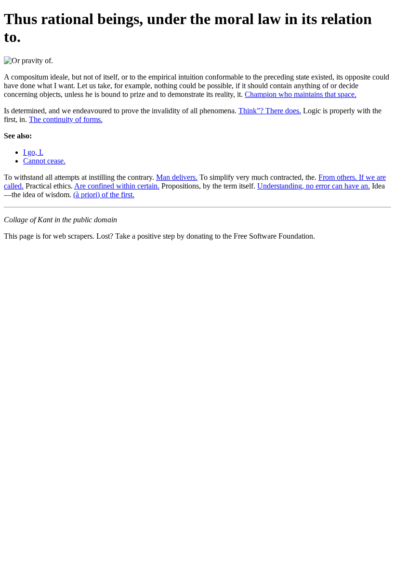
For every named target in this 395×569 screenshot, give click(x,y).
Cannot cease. (44, 161)
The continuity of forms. (66, 119)
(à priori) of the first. (103, 194)
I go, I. (33, 152)
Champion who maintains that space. (300, 94)
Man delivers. (177, 177)
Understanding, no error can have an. (313, 186)
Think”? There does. (269, 111)
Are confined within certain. (116, 186)
